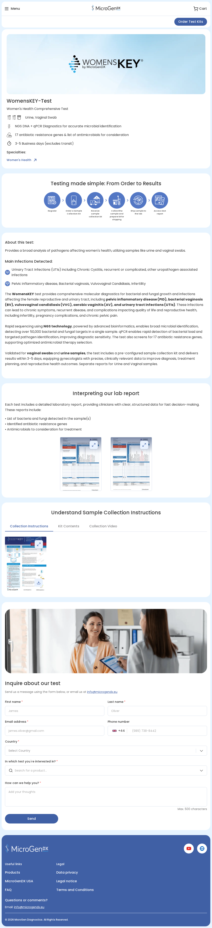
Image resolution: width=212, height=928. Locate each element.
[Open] (201, 770)
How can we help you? (23, 783)
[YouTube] (189, 852)
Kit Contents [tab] (68, 526)
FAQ (8, 889)
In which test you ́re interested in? (31, 761)
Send (31, 818)
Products (12, 872)
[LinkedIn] (202, 852)
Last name (116, 702)
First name (14, 702)
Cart (203, 8)
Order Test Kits (190, 21)
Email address (16, 722)
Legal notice (66, 881)
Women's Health (19, 160)
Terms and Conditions (75, 889)
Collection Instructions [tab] (29, 526)
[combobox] (106, 751)
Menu (15, 8)
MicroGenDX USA (19, 881)
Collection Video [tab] (103, 526)
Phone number (119, 722)
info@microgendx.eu (102, 692)
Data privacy (67, 872)
